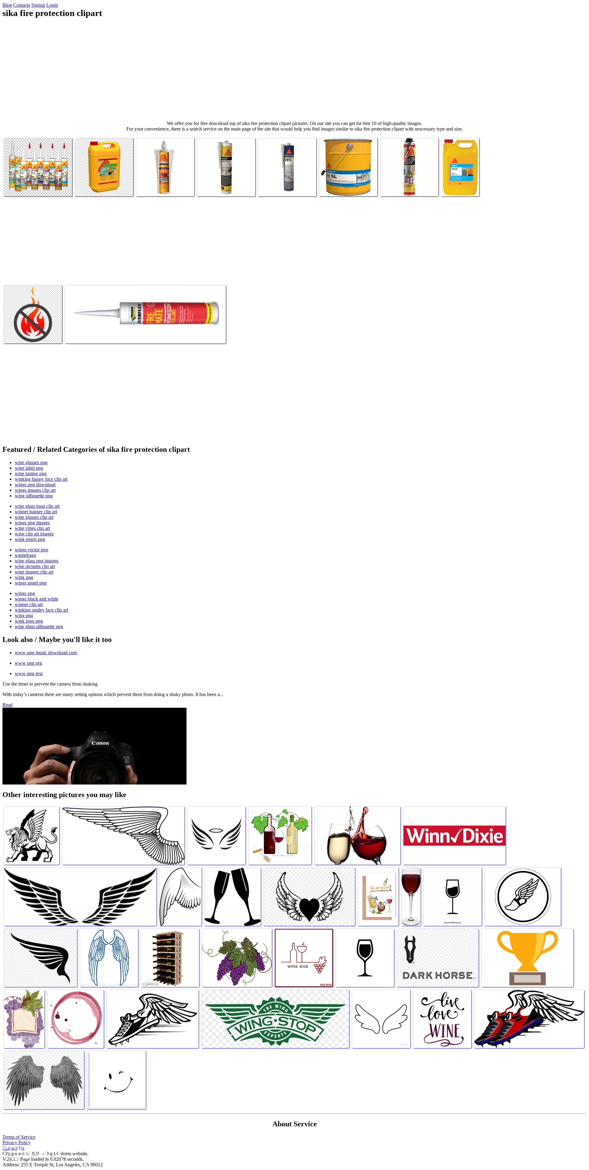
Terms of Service (18, 1137)
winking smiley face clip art (41, 609)
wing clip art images (34, 533)
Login (52, 5)
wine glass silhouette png (39, 626)
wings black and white (36, 598)
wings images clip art (35, 490)
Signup (38, 5)
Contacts (21, 5)
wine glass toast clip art (37, 506)
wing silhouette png (34, 495)
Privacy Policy (16, 1142)
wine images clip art (34, 571)
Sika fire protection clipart (29, 188)
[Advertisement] (294, 69)
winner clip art (29, 604)
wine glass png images (36, 560)
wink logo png (29, 621)
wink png (24, 577)
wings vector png (31, 549)
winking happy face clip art (41, 479)
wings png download (35, 484)
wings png (25, 593)
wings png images (32, 522)
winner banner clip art (36, 511)
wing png (24, 615)
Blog (7, 5)
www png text (29, 673)
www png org (28, 663)
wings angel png (31, 582)
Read (7, 704)
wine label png (29, 468)
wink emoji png (30, 539)
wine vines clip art (32, 528)
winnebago (25, 555)
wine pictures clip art (35, 566)
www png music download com (46, 652)
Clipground (30, 1151)
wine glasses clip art (34, 517)
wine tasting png (31, 473)
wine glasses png (31, 462)
